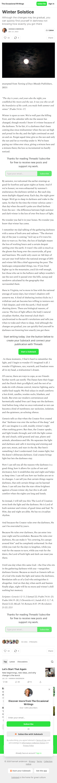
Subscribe (42, 4)
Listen (51, 30)
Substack (15, 777)
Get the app (41, 770)
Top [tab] (5, 662)
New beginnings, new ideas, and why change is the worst (19, 674)
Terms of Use (41, 740)
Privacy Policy (28, 745)
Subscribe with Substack (30, 734)
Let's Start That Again (14, 669)
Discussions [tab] (22, 662)
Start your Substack (21, 770)
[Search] (52, 661)
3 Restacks (33, 642)
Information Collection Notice (33, 743)
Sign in (51, 4)
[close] (49, 689)
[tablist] (15, 661)
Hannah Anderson (16, 29)
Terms (39, 761)
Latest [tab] (12, 662)
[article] (28, 676)
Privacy (32, 761)
